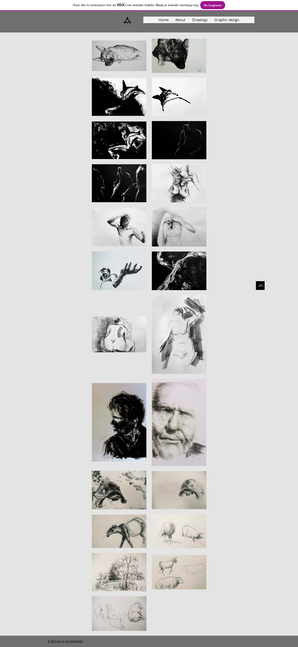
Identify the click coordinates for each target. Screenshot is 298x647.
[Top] (260, 285)
